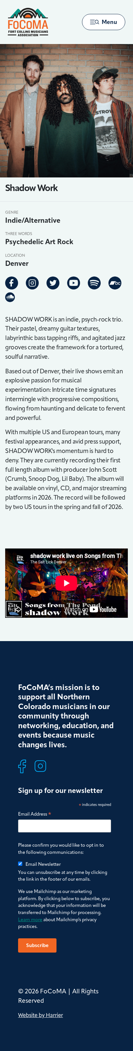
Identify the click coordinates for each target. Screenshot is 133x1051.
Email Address (34, 814)
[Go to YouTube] (73, 283)
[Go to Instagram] (32, 283)
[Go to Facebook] (11, 283)
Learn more (30, 919)
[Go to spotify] (94, 283)
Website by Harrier (40, 1015)
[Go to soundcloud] (10, 297)
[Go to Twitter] (53, 283)
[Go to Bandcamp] (115, 283)
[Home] (28, 22)
